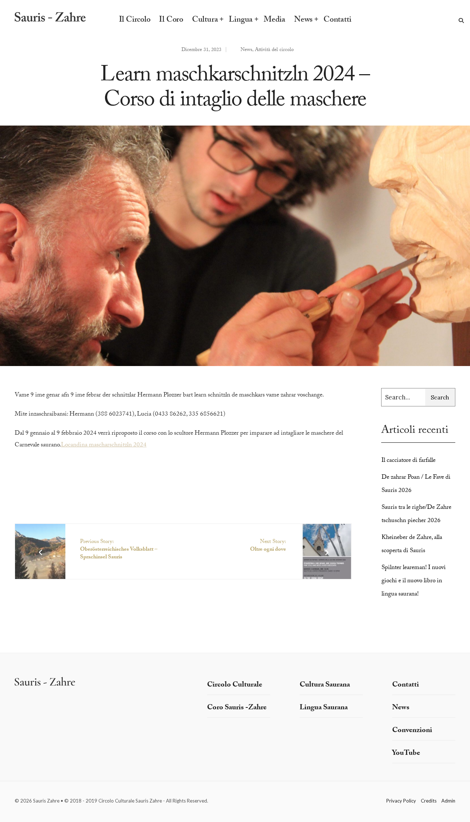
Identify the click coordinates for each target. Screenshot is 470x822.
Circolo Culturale (234, 685)
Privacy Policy (401, 801)
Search (440, 397)
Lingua (241, 20)
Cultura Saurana (325, 685)
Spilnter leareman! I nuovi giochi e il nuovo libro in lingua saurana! (414, 581)
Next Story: (268, 546)
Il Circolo (135, 20)
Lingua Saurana (324, 708)
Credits (429, 801)
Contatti (337, 20)
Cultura (205, 20)
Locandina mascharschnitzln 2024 (104, 445)
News (303, 20)
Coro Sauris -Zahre (237, 708)
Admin (448, 801)
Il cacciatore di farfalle (408, 461)
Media (274, 20)
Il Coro (171, 20)
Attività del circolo (274, 50)
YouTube (406, 753)
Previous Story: (119, 549)
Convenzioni (412, 731)
